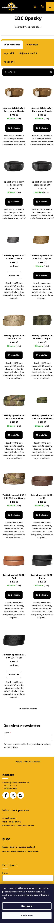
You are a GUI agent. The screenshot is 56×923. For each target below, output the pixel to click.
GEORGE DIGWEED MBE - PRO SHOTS (20, 851)
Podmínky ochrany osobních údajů (18, 825)
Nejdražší (9, 53)
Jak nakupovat (9, 818)
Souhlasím (27, 915)
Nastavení (26, 906)
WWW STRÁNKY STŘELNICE (28, 761)
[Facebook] (5, 795)
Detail (12, 275)
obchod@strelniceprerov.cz (15, 782)
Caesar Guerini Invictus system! (18, 847)
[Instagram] (20, 795)
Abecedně (9, 61)
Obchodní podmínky (11, 821)
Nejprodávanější (28, 53)
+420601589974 (9, 788)
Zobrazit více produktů (27, 27)
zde (4, 898)
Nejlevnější (32, 44)
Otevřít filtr (10, 72)
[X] (13, 795)
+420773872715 (9, 785)
